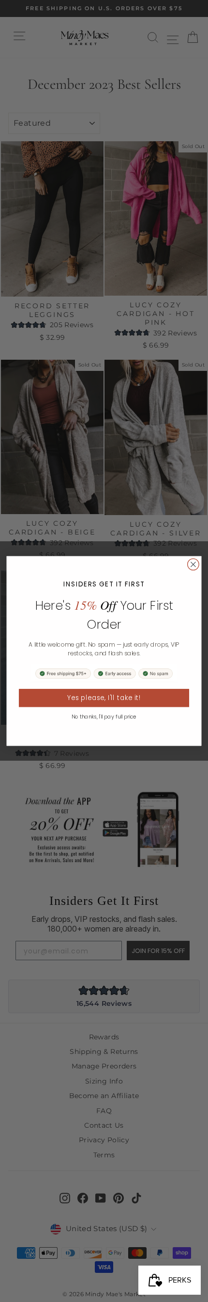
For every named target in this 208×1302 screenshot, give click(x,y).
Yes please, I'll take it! (104, 697)
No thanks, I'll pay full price (104, 716)
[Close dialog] (193, 564)
